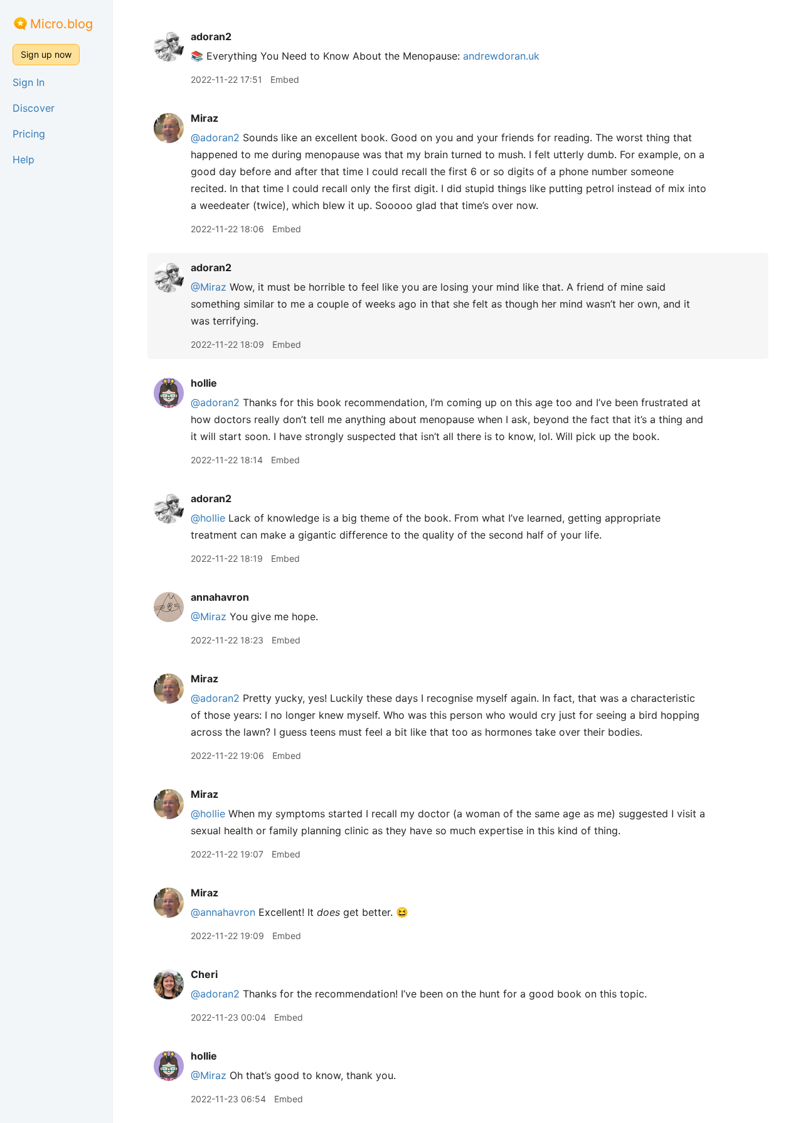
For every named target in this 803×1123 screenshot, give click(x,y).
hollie (204, 383)
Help (24, 159)
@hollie (208, 518)
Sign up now (46, 54)
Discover (34, 108)
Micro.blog (61, 23)
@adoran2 (215, 137)
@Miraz (208, 287)
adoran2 (211, 36)
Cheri (204, 974)
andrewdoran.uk (501, 56)
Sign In (29, 82)
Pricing (29, 133)
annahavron (220, 597)
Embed (284, 79)
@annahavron (223, 912)
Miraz (204, 118)
